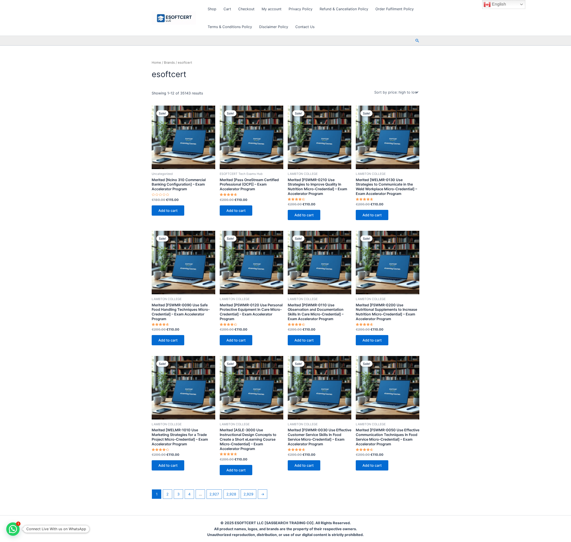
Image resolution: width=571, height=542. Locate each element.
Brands (169, 63)
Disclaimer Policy (273, 27)
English (498, 4)
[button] (417, 40)
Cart (227, 9)
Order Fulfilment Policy (394, 9)
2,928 (231, 494)
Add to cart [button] (168, 210)
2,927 (214, 494)
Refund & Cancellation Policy (344, 9)
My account (271, 9)
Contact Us (304, 27)
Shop (212, 9)
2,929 (248, 494)
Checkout (246, 9)
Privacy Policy (300, 9)
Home (156, 63)
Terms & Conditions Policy (230, 27)
